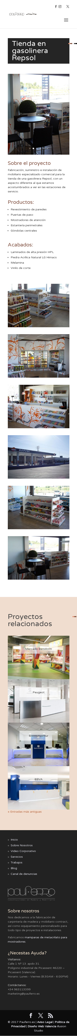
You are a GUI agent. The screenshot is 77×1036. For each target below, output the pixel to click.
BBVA (38, 779)
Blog (14, 868)
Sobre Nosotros (22, 845)
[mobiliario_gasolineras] (38, 579)
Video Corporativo (23, 851)
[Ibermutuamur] (38, 744)
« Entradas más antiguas (25, 811)
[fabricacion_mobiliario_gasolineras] (38, 377)
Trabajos (16, 862)
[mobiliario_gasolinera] (38, 478)
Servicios (17, 857)
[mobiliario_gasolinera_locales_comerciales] (38, 529)
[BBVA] (38, 788)
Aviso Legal (45, 1022)
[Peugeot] (38, 701)
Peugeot (39, 692)
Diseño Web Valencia (42, 1026)
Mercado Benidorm (38, 649)
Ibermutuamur (38, 736)
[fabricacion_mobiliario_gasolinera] (38, 327)
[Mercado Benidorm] (38, 657)
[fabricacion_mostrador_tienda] (38, 428)
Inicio (14, 839)
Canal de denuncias (24, 874)
